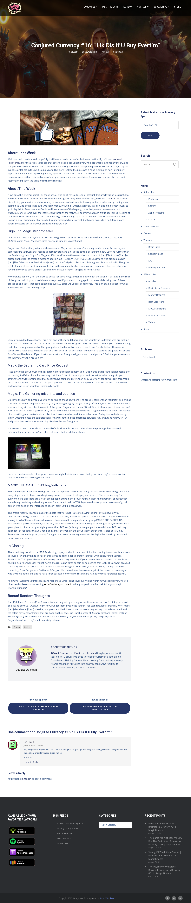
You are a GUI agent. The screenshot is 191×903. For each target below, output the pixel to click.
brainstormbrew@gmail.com (162, 379)
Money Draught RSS (67, 828)
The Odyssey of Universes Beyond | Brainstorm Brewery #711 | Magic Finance (164, 870)
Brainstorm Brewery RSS (70, 823)
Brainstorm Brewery (159, 288)
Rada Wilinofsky (107, 898)
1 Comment (118, 52)
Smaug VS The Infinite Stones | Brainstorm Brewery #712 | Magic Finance (164, 855)
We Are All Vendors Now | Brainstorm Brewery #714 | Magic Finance (163, 827)
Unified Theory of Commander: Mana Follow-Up (38, 708)
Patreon (127, 7)
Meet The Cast (110, 7)
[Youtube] (180, 898)
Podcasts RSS (64, 838)
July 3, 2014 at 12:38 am (33, 745)
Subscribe (89, 7)
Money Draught (156, 294)
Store (177, 7)
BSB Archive (160, 7)
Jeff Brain (29, 741)
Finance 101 (113, 198)
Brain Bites (154, 247)
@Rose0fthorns (59, 653)
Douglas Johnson (90, 52)
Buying (17, 627)
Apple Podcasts (156, 212)
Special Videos (155, 253)
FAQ (150, 260)
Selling (27, 627)
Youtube (142, 7)
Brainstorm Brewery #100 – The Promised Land (100, 708)
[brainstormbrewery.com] (15, 8)
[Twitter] (174, 898)
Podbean (153, 199)
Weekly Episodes (157, 267)
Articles (105, 52)
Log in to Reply (31, 762)
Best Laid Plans (156, 301)
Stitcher (152, 219)
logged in (26, 778)
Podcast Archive (156, 315)
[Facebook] (167, 898)
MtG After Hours (157, 308)
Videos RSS (62, 843)
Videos (151, 322)
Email (77, 653)
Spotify (152, 205)
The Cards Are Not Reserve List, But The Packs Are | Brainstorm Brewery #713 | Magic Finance (165, 841)
